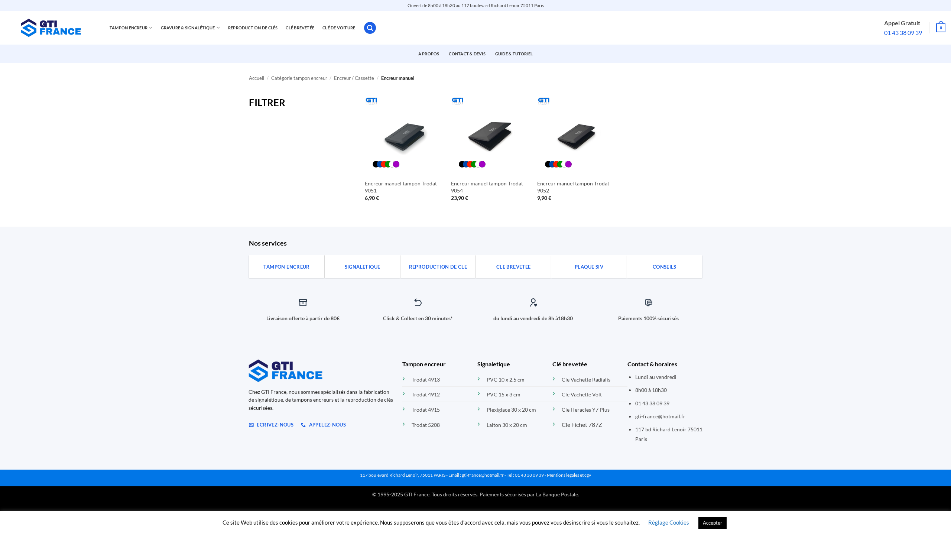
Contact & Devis (467, 53)
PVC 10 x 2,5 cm (506, 379)
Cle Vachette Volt (582, 394)
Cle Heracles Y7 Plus (586, 409)
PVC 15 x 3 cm (503, 394)
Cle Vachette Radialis (586, 379)
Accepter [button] (712, 523)
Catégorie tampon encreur (299, 78)
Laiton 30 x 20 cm (507, 425)
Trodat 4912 (426, 394)
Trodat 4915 (426, 409)
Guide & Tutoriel (514, 53)
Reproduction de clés (252, 27)
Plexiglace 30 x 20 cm (511, 409)
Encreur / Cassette (354, 78)
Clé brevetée (300, 27)
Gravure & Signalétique (188, 27)
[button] (370, 28)
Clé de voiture (338, 27)
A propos (428, 53)
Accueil (256, 78)
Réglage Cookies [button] (668, 522)
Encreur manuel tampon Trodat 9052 (573, 187)
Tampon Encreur (128, 27)
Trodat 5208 (426, 425)
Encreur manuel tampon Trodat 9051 (401, 187)
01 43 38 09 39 (903, 32)
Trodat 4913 (426, 379)
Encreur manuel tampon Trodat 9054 (487, 187)
